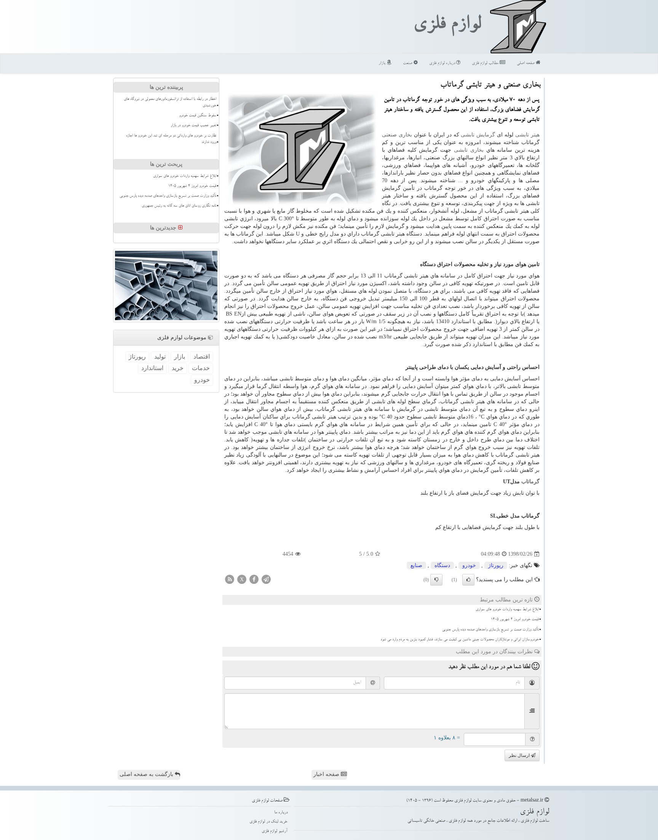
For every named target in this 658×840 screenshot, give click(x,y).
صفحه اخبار (327, 774)
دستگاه (442, 565)
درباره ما (280, 812)
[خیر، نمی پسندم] (436, 579)
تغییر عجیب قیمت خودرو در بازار (193, 125)
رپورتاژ (495, 565)
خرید (178, 368)
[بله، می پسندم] (468, 579)
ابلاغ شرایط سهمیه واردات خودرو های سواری (507, 610)
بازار (382, 63)
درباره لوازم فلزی (442, 63)
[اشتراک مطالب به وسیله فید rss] (229, 579)
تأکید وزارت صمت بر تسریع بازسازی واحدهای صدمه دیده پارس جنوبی (490, 630)
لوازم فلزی (447, 26)
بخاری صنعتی (397, 135)
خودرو (469, 565)
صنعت (408, 63)
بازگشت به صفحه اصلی (147, 774)
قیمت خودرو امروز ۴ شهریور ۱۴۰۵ (515, 619)
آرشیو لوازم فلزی (274, 831)
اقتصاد (201, 356)
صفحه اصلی (526, 63)
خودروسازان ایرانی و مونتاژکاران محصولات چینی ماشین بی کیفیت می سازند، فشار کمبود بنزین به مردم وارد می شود (459, 640)
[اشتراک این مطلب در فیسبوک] (254, 579)
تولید (160, 356)
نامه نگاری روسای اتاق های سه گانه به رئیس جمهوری (179, 206)
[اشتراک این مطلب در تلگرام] (266, 579)
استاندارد (152, 368)
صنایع (416, 565)
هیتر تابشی (527, 135)
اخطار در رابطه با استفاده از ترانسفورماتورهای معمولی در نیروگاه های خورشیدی (170, 102)
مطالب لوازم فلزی (486, 63)
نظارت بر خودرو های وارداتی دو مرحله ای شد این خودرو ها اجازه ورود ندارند (171, 139)
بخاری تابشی (469, 150)
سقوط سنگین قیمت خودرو (197, 116)
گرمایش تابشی (478, 135)
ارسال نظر (520, 755)
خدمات (201, 368)
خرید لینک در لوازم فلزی (268, 821)
